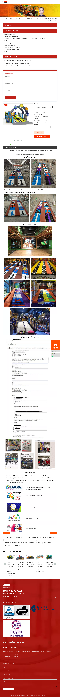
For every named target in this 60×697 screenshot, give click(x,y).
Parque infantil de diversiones (11, 36)
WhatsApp (55, 356)
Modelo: (36, 112)
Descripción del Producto (10, 147)
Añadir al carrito (43, 136)
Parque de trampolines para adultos (12, 47)
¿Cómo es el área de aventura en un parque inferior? (17, 65)
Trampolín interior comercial (11, 42)
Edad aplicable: (37, 120)
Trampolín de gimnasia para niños (12, 38)
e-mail (54, 351)
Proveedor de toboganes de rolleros (12, 540)
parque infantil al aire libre (28, 38)
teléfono (55, 353)
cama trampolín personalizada (11, 49)
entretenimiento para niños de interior (13, 545)
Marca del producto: (38, 114)
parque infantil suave (9, 40)
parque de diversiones (34, 542)
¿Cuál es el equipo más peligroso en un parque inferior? (18, 60)
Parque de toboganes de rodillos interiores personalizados (41, 537)
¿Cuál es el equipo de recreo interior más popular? (17, 63)
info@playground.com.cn (18, 654)
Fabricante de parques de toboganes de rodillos (15, 542)
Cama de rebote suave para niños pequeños (31, 51)
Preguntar (39, 132)
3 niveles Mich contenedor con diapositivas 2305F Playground (20, 566)
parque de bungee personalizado (12, 51)
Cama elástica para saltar (10, 45)
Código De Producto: (36, 117)
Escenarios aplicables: (36, 123)
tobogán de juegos (47, 542)
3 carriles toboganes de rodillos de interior (14, 537)
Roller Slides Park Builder (30, 540)
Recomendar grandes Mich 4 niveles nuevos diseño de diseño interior (30, 566)
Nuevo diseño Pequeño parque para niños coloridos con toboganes (49, 566)
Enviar (10, 97)
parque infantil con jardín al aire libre (13, 43)
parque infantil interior (9, 34)
